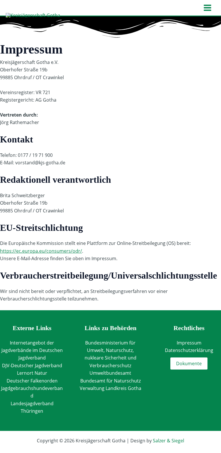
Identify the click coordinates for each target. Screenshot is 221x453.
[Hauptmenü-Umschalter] (207, 8)
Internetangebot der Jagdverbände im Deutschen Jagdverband (32, 350)
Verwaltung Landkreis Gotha (110, 388)
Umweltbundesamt (110, 373)
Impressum (189, 343)
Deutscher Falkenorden (32, 381)
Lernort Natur (32, 373)
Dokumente (189, 363)
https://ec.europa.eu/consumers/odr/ (41, 251)
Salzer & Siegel (168, 440)
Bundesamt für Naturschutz (110, 381)
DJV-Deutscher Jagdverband (32, 365)
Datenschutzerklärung (189, 350)
